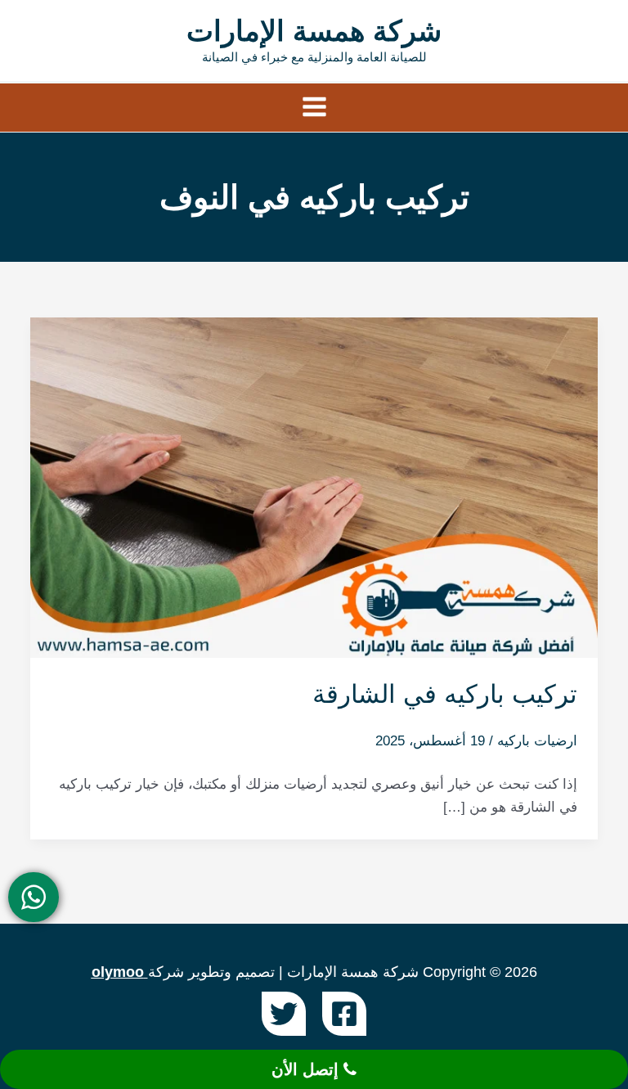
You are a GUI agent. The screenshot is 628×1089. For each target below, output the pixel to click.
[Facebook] (344, 1014)
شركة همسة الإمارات (314, 31)
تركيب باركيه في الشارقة (444, 694)
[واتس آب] (33, 897)
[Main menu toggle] (314, 107)
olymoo (118, 972)
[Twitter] (284, 1014)
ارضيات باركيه (537, 741)
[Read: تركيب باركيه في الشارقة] (314, 486)
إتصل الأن (307, 1069)
